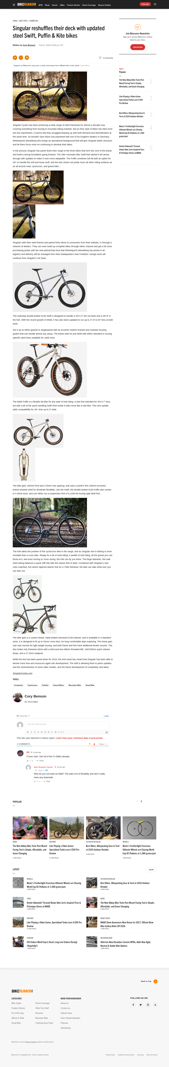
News (15, 841)
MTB (41, 5)
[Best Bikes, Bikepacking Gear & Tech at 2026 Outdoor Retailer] (103, 827)
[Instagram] (147, 1004)
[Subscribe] (154, 1004)
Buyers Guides (104, 5)
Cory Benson (29, 45)
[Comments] (101, 58)
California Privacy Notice (126, 1055)
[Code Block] (52, 732)
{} (59, 732)
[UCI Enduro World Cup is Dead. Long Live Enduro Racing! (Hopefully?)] (18, 941)
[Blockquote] (48, 732)
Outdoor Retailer (93, 841)
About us (64, 1003)
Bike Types (16, 1003)
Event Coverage (89, 5)
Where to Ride (18, 1018)
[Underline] (34, 732)
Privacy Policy (110, 1055)
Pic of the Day (18, 1013)
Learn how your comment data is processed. (79, 738)
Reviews (52, 841)
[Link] (55, 732)
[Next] (141, 801)
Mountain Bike (75, 685)
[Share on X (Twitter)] (21, 57)
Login (106, 716)
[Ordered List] (41, 732)
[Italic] (31, 732)
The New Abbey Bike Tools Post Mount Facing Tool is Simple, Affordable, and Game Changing (131, 83)
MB (28, 752)
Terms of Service (151, 1055)
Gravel (54, 5)
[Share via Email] (27, 57)
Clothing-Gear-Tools (44, 1023)
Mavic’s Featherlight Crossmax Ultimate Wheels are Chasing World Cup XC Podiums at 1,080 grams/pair (139, 849)
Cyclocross (32, 685)
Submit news (66, 1013)
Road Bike (90, 685)
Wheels (126, 841)
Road (47, 5)
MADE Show (105, 918)
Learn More (84, 65)
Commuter (18, 685)
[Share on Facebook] (15, 57)
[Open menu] (14, 5)
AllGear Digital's (30, 1042)
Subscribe (145, 4)
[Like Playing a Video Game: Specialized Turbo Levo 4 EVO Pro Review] (66, 827)
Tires (29, 898)
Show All (151, 869)
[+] (62, 732)
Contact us (65, 1008)
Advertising (66, 1028)
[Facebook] (132, 1004)
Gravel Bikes (58, 685)
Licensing (140, 1055)
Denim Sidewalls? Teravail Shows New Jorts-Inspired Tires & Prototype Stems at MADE (131, 149)
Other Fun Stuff (42, 1008)
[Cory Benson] (18, 698)
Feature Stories (73, 5)
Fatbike (45, 685)
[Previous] (137, 801)
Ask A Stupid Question (70, 1018)
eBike (62, 5)
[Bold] (28, 732)
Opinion (30, 938)
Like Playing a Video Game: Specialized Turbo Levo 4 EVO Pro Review (131, 99)
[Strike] (38, 732)
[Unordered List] (45, 732)
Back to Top (146, 981)
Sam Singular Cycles (43, 767)
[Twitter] (140, 1004)
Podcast (64, 1023)
